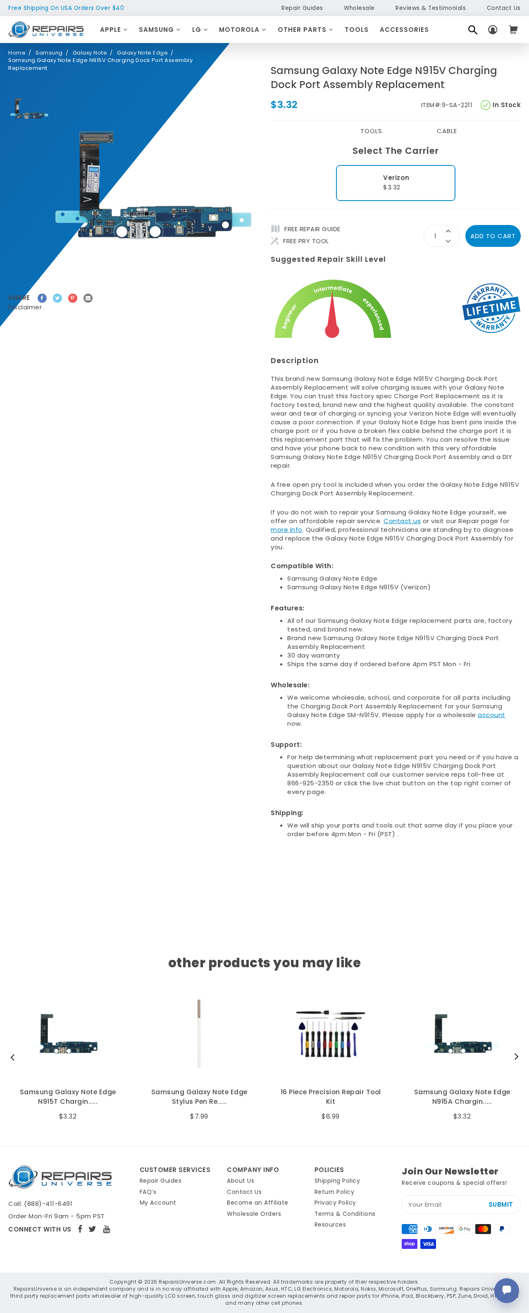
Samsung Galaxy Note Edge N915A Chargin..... (331, 1097)
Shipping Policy (337, 1181)
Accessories (404, 29)
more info (287, 529)
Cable (447, 131)
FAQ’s (148, 1192)
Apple (111, 29)
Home (17, 53)
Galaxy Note (90, 53)
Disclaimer (25, 307)
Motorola (240, 29)
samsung (49, 53)
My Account (158, 1202)
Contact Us (504, 8)
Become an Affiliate (257, 1202)
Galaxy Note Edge (142, 53)
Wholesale (359, 8)
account (491, 714)
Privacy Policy (335, 1202)
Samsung (157, 29)
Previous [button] (14, 1057)
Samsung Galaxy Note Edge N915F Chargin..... (462, 1097)
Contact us (402, 521)
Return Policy (335, 1192)
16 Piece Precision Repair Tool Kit (199, 1097)
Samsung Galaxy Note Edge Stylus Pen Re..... (68, 1097)
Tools (357, 29)
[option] (29, 108)
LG (197, 29)
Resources (330, 1224)
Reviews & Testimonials (431, 8)
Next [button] (514, 1057)
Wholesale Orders (254, 1214)
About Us (240, 1181)
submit (500, 1204)
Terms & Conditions (345, 1214)
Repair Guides (302, 8)
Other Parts (303, 29)
